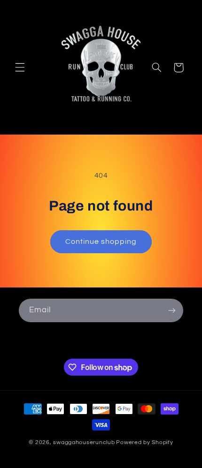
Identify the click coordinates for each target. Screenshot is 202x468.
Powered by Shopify (144, 442)
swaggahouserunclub (84, 442)
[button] (20, 67)
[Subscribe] (172, 310)
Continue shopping (101, 241)
